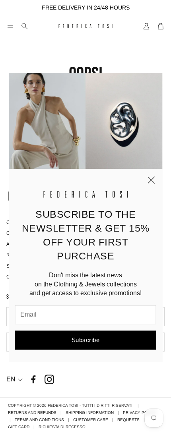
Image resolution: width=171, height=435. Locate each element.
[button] (10, 26)
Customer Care (90, 420)
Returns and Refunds (32, 412)
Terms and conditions (39, 420)
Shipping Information (90, 412)
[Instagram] (49, 379)
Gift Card (18, 427)
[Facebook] (33, 379)
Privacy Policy (140, 412)
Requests (128, 420)
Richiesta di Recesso (62, 427)
